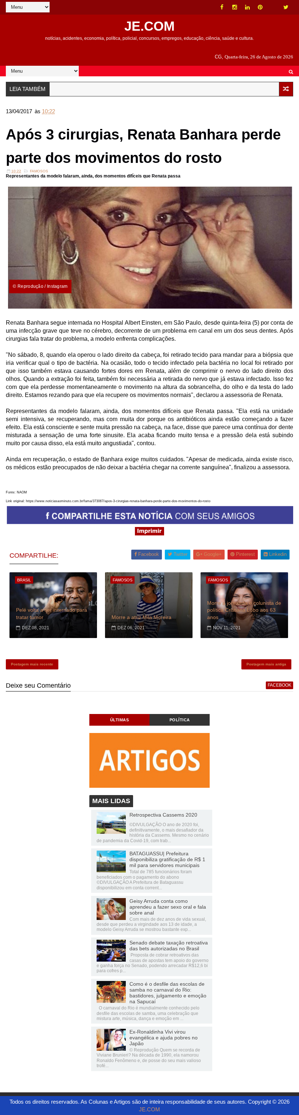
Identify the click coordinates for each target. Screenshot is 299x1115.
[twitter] (285, 7)
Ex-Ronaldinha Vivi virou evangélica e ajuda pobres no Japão (163, 1037)
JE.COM (149, 26)
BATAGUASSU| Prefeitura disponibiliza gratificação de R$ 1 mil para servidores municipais (167, 859)
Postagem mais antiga (266, 664)
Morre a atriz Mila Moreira (141, 617)
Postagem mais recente (32, 664)
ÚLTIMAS (119, 720)
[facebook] (222, 7)
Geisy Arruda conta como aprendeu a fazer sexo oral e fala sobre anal (167, 907)
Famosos (39, 171)
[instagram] (234, 7)
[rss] (273, 7)
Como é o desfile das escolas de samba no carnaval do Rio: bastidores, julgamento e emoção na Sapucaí (167, 992)
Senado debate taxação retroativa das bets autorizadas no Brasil (168, 945)
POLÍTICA (180, 720)
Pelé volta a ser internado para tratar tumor (51, 613)
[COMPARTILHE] (150, 522)
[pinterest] (260, 7)
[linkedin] (247, 7)
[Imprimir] (149, 533)
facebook (279, 685)
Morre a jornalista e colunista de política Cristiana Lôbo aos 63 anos (244, 610)
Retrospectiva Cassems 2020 (163, 815)
